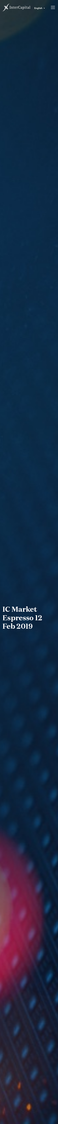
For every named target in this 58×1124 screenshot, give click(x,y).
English (38, 7)
